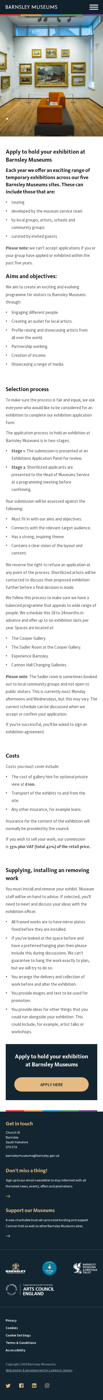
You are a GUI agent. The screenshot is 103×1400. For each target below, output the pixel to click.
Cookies (12, 1328)
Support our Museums (30, 1210)
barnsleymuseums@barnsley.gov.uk (33, 1155)
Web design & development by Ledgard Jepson (39, 1370)
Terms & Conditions (21, 1342)
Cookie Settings (18, 1335)
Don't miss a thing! (26, 1170)
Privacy (11, 1320)
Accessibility (15, 1350)
